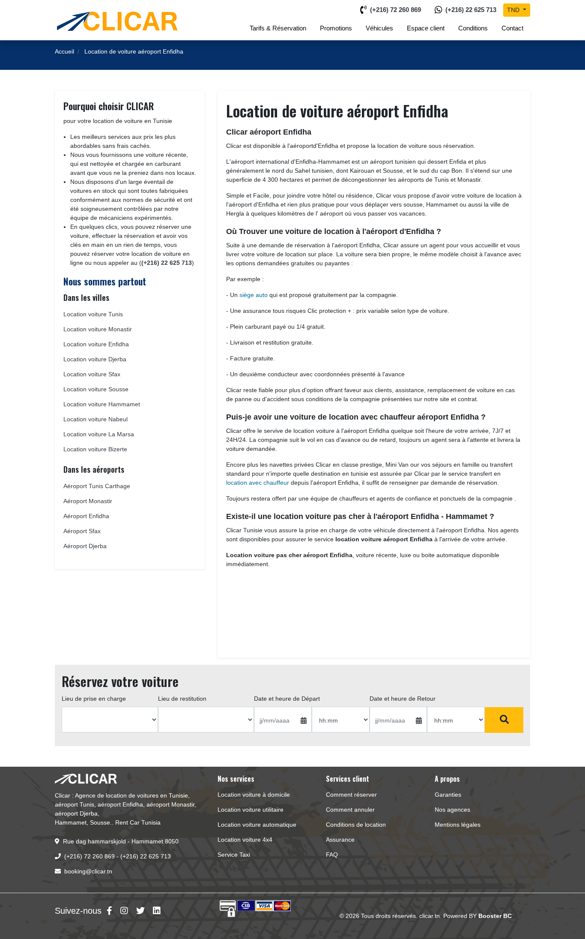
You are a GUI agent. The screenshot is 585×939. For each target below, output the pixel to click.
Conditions (473, 28)
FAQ (332, 854)
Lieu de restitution (182, 698)
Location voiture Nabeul (95, 419)
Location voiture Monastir (97, 329)
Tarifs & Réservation (278, 28)
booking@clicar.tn (88, 871)
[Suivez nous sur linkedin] (157, 910)
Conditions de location (356, 824)
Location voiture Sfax (91, 374)
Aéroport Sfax (82, 531)
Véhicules (379, 28)
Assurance (340, 839)
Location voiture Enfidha (96, 344)
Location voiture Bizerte (95, 449)
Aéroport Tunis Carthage (96, 486)
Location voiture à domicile (254, 794)
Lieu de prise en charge (94, 698)
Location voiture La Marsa (98, 434)
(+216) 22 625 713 (470, 9)
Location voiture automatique (257, 824)
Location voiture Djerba (94, 359)
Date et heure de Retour (403, 698)
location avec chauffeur (257, 482)
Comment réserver (351, 794)
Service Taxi (234, 854)
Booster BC (495, 915)
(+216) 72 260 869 (395, 9)
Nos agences (452, 809)
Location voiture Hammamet (101, 404)
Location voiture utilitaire (251, 809)
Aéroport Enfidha (86, 516)
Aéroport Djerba (85, 546)
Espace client (426, 28)
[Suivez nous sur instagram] (124, 910)
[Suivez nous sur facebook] (109, 910)
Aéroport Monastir (87, 501)
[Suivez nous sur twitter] (140, 910)
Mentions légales (458, 824)
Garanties (448, 794)
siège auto (253, 294)
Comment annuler (350, 809)
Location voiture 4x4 (245, 839)
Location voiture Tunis (93, 314)
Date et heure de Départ (287, 698)
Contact (512, 28)
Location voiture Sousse (95, 389)
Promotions (336, 28)
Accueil (64, 51)
